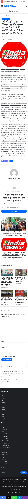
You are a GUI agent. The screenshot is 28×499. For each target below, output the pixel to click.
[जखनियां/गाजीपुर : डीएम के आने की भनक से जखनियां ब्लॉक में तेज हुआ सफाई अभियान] (21, 293)
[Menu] (2, 6)
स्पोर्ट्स (3, 419)
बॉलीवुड (3, 402)
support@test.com (6, 381)
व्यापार (3, 414)
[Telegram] (19, 497)
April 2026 (4, 436)
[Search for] (26, 6)
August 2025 (5, 454)
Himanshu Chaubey (8, 37)
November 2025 (6, 447)
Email (3, 341)
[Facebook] (8, 493)
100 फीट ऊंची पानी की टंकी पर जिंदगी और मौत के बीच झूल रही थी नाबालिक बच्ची (20, 279)
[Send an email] (12, 37)
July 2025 (4, 457)
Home (4, 15)
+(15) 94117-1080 (6, 383)
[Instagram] (19, 493)
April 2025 (4, 463)
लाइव (14, 489)
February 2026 (5, 440)
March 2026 (5, 438)
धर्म (2, 400)
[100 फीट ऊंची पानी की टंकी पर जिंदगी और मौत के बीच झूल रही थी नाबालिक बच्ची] (21, 272)
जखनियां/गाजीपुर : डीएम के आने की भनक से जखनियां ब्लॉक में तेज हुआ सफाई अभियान (21, 300)
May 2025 (4, 461)
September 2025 (6, 452)
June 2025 (4, 459)
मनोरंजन (3, 407)
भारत (3, 405)
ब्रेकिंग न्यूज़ (18, 489)
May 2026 (4, 433)
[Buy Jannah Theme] (14, 11)
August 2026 (5, 427)
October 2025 (5, 450)
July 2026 (4, 429)
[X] (12, 493)
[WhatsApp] (14, 497)
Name (3, 335)
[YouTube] (16, 493)
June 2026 (4, 431)
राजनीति (3, 409)
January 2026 (5, 443)
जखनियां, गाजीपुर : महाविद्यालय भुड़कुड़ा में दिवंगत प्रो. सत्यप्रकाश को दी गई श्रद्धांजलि (7, 300)
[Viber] (25, 497)
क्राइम (3, 398)
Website (3, 347)
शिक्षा (3, 416)
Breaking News (9, 15)
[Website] (14, 181)
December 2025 (6, 445)
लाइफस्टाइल (4, 412)
